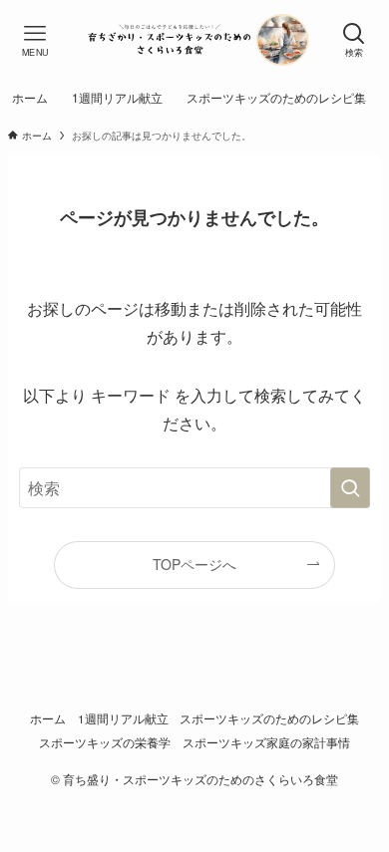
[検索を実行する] (350, 487)
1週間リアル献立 (123, 718)
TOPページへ (194, 564)
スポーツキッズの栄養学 (105, 742)
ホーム (48, 718)
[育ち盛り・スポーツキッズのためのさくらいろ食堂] (194, 40)
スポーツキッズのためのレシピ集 (269, 718)
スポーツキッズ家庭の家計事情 (266, 742)
